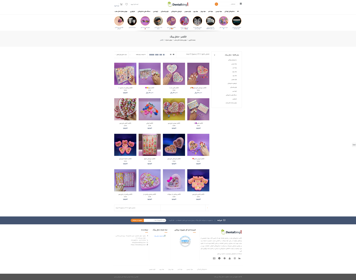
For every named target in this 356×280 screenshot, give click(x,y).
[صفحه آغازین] (239, 11)
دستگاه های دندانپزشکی (144, 11)
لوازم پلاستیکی (164, 11)
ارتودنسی (155, 11)
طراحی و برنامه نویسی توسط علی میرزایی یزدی (126, 277)
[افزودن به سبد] (189, 64)
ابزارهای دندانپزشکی (176, 11)
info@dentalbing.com (139, 243)
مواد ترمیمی (219, 11)
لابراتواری (132, 11)
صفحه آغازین (192, 40)
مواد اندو (210, 11)
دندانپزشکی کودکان (230, 11)
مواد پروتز (203, 11)
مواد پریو (195, 11)
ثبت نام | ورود (134, 4)
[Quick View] (189, 70)
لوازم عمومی (187, 11)
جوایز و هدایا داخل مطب (121, 11)
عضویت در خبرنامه (137, 220)
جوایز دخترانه (168, 40)
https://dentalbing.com (138, 245)
